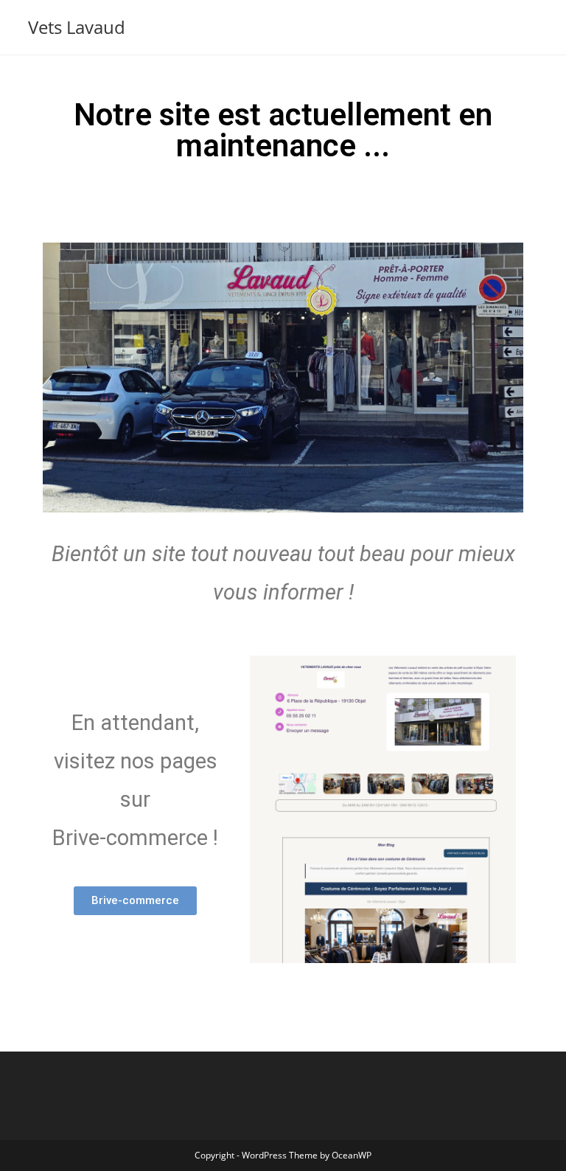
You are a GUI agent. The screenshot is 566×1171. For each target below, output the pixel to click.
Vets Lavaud (76, 27)
